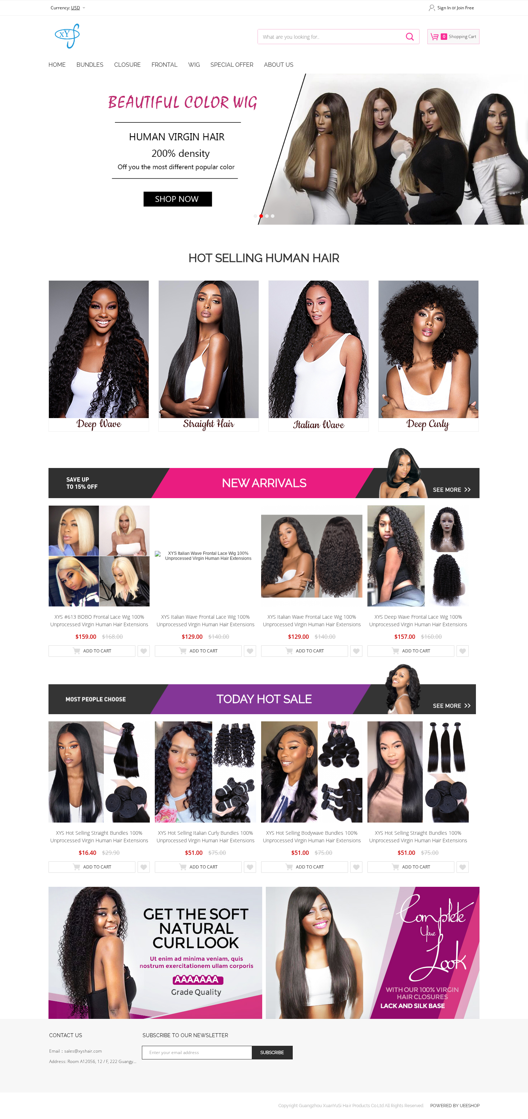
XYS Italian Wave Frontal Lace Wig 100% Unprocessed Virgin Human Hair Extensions (206, 620)
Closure (127, 64)
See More (447, 489)
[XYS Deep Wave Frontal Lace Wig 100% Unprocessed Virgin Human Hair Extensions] (418, 556)
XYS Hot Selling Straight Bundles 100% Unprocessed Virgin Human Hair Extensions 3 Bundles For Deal (418, 836)
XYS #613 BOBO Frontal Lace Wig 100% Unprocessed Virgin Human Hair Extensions (99, 620)
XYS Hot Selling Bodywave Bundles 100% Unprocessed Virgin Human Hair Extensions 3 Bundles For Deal (312, 836)
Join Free (465, 8)
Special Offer (231, 64)
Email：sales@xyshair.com (75, 1051)
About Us (278, 64)
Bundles (90, 64)
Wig (194, 64)
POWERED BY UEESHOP (455, 1105)
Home (57, 64)
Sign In (444, 8)
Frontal (164, 64)
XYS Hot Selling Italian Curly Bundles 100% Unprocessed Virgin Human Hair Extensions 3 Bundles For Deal (206, 836)
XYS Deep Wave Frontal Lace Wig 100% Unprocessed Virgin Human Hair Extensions (418, 620)
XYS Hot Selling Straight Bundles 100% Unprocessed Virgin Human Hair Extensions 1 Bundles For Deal (99, 836)
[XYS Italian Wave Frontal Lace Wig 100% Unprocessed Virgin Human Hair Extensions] (205, 556)
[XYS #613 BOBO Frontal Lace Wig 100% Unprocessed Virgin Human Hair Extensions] (99, 556)
